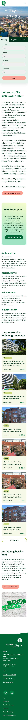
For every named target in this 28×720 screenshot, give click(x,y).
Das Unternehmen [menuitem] (8, 678)
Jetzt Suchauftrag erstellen (12, 193)
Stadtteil (5, 44)
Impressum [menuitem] (6, 698)
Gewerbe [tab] (23, 40)
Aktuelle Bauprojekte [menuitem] (9, 674)
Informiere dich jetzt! (10, 587)
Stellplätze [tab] (14, 40)
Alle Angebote (14, 540)
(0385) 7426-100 (9, 666)
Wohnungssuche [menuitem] (8, 682)
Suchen (14, 78)
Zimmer (5, 52)
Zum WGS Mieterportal (14, 237)
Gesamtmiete (6, 68)
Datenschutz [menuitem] (6, 701)
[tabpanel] (14, 62)
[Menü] (24, 3)
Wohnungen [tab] (4, 40)
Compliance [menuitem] (6, 708)
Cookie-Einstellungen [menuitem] (8, 711)
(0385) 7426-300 (11, 664)
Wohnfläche (5, 60)
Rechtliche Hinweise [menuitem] (8, 705)
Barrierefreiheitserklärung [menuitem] (9, 715)
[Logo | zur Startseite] (4, 3)
